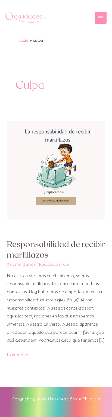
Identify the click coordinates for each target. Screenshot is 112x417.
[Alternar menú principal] (101, 18)
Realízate (48, 264)
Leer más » (18, 354)
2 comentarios (21, 264)
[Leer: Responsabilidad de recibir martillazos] (56, 169)
